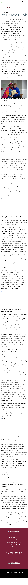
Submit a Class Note (13, 545)
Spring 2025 (8, 7)
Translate (18, 565)
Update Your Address (13, 547)
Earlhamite (10, 572)
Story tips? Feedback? (13, 542)
